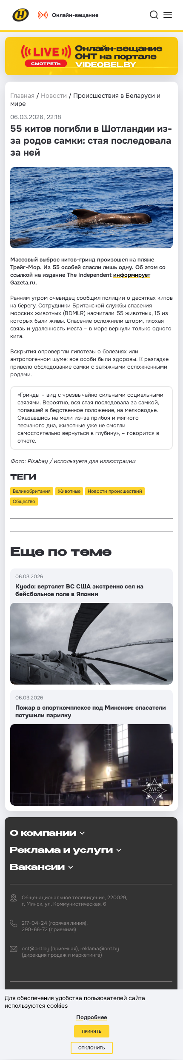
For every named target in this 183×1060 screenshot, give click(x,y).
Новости (54, 95)
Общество (24, 501)
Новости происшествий (115, 491)
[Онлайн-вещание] (91, 56)
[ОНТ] (20, 14)
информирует (131, 274)
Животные (69, 491)
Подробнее (91, 1017)
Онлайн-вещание (75, 15)
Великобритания (32, 491)
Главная (22, 95)
